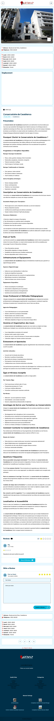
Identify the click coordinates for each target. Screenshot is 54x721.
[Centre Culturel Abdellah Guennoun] (14, 707)
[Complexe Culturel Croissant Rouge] (40, 700)
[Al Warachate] (14, 700)
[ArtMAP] (27, 3)
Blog (13, 682)
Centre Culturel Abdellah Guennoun (15, 709)
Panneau (13, 688)
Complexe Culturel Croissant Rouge (40, 702)
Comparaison (13, 683)
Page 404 (13, 686)
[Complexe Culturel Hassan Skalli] (40, 707)
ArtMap (14, 681)
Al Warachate (14, 702)
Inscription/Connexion (13, 685)
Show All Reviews (27, 560)
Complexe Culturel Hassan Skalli (40, 709)
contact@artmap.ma (26, 665)
